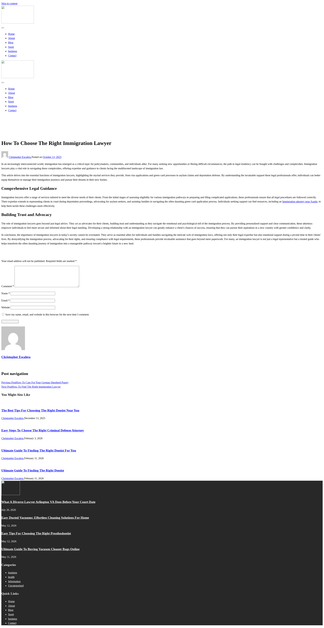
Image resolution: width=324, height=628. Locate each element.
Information (14, 581)
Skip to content (9, 3)
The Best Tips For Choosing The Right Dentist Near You (40, 410)
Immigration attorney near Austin (299, 201)
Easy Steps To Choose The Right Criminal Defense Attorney (42, 430)
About (11, 38)
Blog (10, 42)
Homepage (14, 117)
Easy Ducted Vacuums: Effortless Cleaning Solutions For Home (45, 517)
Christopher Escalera (20, 157)
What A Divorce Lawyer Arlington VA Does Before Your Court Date (48, 502)
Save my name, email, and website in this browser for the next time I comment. (47, 314)
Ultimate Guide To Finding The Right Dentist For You (38, 450)
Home (11, 33)
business (12, 51)
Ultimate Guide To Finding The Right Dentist (32, 470)
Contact (12, 55)
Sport (11, 46)
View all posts (8, 364)
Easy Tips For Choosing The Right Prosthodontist (36, 533)
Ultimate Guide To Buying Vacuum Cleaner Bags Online (40, 549)
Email (5, 300)
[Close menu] (2, 27)
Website (5, 307)
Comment (7, 286)
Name (5, 293)
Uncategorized (16, 121)
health (11, 577)
